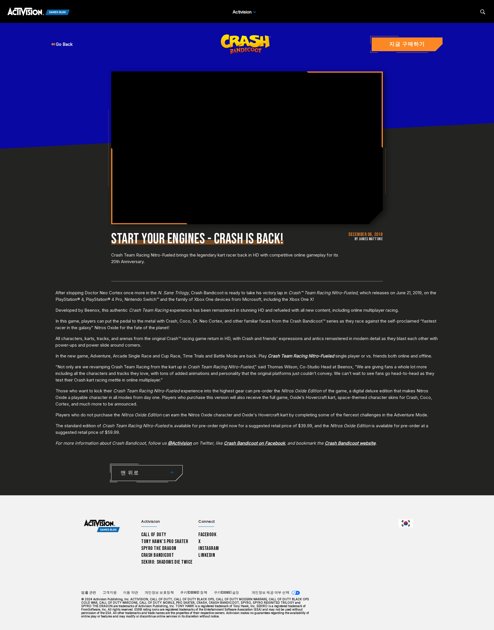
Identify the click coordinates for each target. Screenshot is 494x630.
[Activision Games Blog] (38, 12)
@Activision (180, 443)
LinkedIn (206, 555)
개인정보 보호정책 (159, 593)
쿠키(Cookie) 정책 (193, 593)
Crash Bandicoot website (350, 443)
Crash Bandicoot (157, 555)
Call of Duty (153, 535)
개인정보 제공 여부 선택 (271, 593)
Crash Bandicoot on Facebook (254, 443)
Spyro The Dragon (158, 548)
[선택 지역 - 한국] (406, 523)
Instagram (208, 548)
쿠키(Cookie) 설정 (226, 593)
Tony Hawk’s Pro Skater (164, 541)
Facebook (207, 535)
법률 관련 (88, 593)
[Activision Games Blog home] (102, 526)
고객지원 (110, 593)
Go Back (64, 44)
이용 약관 (130, 593)
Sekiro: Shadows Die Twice (166, 562)
